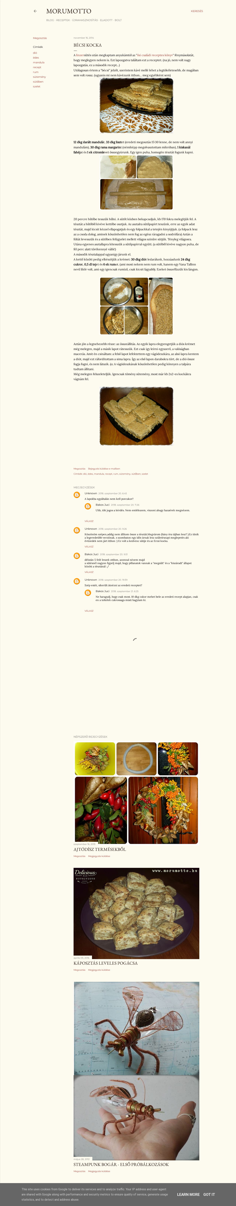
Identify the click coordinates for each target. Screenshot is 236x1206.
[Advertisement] (136, 700)
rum (36, 72)
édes (36, 57)
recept (37, 67)
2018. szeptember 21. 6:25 (124, 591)
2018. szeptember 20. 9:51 (114, 554)
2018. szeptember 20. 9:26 (112, 528)
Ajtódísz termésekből (100, 849)
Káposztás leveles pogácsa (106, 963)
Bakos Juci (103, 504)
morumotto (68, 11)
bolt (118, 20)
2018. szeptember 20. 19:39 (112, 579)
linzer (79, 55)
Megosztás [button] (40, 38)
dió (35, 52)
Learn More (188, 1194)
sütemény (39, 76)
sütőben (38, 81)
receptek (63, 20)
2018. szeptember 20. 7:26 (125, 504)
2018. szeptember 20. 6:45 (112, 493)
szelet (36, 86)
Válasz (89, 521)
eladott (106, 20)
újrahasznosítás (85, 20)
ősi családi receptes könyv (155, 55)
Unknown (91, 493)
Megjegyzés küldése (99, 856)
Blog (50, 20)
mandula (38, 62)
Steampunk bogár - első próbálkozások (121, 1164)
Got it (209, 1194)
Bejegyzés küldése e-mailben (104, 468)
